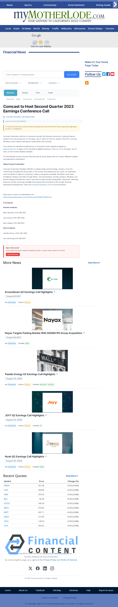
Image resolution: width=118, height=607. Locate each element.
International (39, 99)
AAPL (6, 490)
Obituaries (79, 28)
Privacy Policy (49, 559)
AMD (6, 494)
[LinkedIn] (45, 568)
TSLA (6, 525)
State (16, 28)
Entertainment (76, 4)
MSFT (6, 512)
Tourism (109, 28)
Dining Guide (103, 4)
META (6, 508)
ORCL (6, 521)
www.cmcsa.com (9, 149)
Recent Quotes (12, 83)
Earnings (27, 302)
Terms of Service (49, 597)
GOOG (7, 503)
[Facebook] (38, 568)
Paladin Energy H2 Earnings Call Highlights (31, 374)
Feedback (40, 590)
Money (45, 28)
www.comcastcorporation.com (39, 185)
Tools (50, 93)
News (10, 4)
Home (7, 590)
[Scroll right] (115, 4)
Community (49, 4)
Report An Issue (106, 590)
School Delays (95, 28)
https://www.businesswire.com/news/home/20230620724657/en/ (27, 197)
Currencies (27, 99)
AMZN (6, 485)
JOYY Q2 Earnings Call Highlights (26, 415)
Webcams (66, 28)
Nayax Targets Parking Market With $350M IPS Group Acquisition (45, 333)
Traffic (55, 28)
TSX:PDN (50, 384)
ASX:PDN (43, 384)
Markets (10, 93)
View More (93, 262)
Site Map (57, 590)
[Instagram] (52, 568)
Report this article (12, 254)
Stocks (25, 93)
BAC (6, 499)
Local (8, 28)
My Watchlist (33, 83)
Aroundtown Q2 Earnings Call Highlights (30, 292)
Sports (28, 4)
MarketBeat (12, 302)
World (36, 28)
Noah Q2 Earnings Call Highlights (26, 456)
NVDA (6, 516)
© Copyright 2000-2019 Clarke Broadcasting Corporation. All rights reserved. (59, 603)
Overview (10, 99)
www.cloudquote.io (63, 553)
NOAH (42, 467)
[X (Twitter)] (30, 568)
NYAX (27, 343)
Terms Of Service (69, 559)
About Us (23, 590)
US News (26, 28)
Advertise (73, 590)
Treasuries (51, 99)
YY (41, 426)
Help (88, 590)
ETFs (38, 93)
